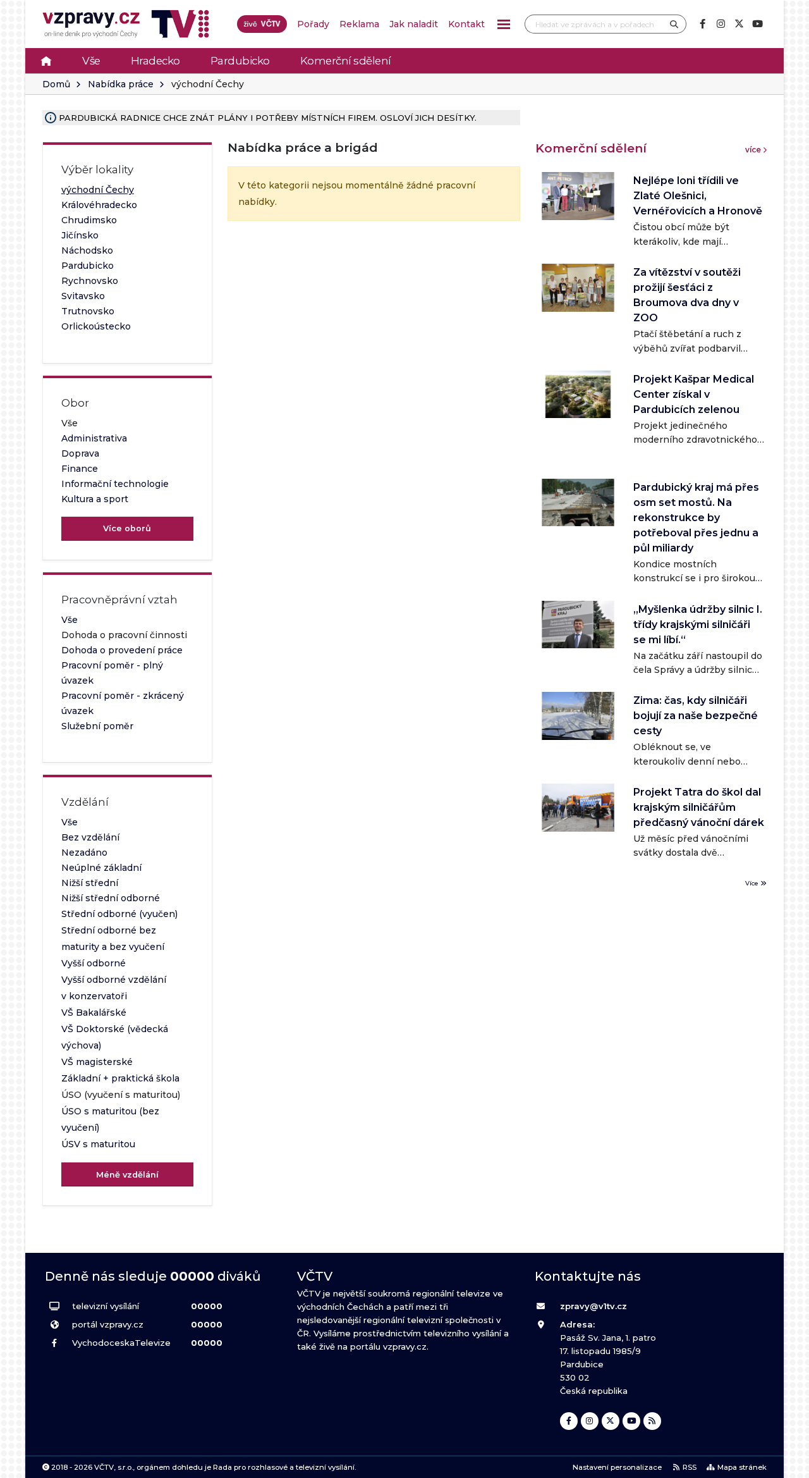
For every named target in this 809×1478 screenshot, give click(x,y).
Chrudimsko (89, 220)
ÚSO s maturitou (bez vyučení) (110, 1119)
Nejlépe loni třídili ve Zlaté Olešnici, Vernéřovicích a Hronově (697, 196)
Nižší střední (89, 883)
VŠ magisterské (97, 1062)
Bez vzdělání (90, 837)
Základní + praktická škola (120, 1078)
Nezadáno (84, 852)
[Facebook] (702, 24)
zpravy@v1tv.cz (593, 1306)
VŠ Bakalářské (93, 1012)
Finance (79, 468)
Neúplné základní (101, 867)
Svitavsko (83, 296)
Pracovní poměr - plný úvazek (112, 673)
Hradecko (155, 60)
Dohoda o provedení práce (122, 650)
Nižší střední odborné (110, 898)
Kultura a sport (94, 499)
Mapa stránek (742, 1467)
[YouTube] (757, 24)
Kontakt (466, 24)
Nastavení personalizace (617, 1467)
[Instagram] (720, 24)
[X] (739, 24)
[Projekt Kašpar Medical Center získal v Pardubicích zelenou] (578, 394)
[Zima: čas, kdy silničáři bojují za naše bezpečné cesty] (578, 715)
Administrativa (94, 438)
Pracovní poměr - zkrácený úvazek (122, 703)
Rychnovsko (89, 280)
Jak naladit (413, 24)
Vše (91, 60)
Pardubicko (240, 60)
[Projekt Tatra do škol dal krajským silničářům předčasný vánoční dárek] (578, 807)
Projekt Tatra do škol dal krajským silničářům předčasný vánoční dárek (698, 807)
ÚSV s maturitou (98, 1144)
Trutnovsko (87, 311)
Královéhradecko (99, 205)
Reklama (359, 24)
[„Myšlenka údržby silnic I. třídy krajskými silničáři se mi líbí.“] (578, 624)
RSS (689, 1467)
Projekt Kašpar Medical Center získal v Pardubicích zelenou (693, 394)
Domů (56, 84)
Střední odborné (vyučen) (119, 914)
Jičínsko (80, 235)
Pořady (313, 24)
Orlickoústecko (96, 326)
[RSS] (652, 1421)
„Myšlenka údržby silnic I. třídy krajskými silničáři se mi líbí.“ (697, 624)
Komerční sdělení (345, 60)
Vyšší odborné (93, 963)
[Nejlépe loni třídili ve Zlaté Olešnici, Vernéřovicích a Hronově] (578, 195)
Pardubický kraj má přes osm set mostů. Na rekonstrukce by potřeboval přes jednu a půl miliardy (696, 517)
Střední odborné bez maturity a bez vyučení (112, 938)
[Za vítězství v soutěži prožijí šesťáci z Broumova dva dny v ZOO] (578, 287)
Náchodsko (87, 250)
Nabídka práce (121, 84)
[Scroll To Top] (787, 1464)
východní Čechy (97, 189)
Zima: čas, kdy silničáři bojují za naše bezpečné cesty (695, 715)
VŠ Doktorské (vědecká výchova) (114, 1037)
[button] (504, 24)
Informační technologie (115, 484)
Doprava (80, 453)
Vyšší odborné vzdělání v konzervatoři (113, 988)
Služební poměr (97, 726)
